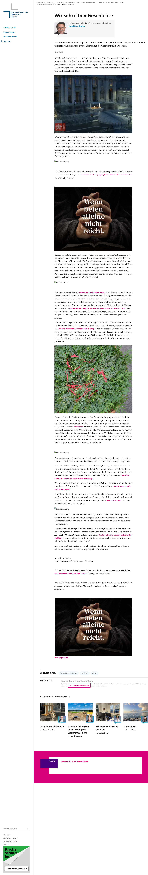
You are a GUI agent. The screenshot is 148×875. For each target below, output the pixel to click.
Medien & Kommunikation (64, 2)
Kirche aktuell (9, 27)
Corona (94, 673)
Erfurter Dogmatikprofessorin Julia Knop (76, 329)
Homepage (78, 427)
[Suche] (28, 828)
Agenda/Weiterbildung (10, 838)
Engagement (9, 32)
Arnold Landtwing (77, 26)
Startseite (40, 2)
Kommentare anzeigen (79, 685)
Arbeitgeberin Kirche (10, 841)
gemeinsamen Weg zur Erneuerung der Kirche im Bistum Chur (97, 308)
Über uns (7, 41)
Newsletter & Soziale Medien (86, 2)
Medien (5, 844)
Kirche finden (7, 835)
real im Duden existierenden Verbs (69, 573)
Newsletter (84, 673)
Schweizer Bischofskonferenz (92, 292)
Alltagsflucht (129, 726)
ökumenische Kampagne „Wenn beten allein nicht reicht (106, 175)
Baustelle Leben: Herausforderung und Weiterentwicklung (79, 729)
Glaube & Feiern (10, 36)
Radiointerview (114, 500)
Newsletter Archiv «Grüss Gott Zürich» (111, 2)
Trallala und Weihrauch (52, 726)
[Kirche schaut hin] (16, 859)
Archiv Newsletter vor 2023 (45, 5)
